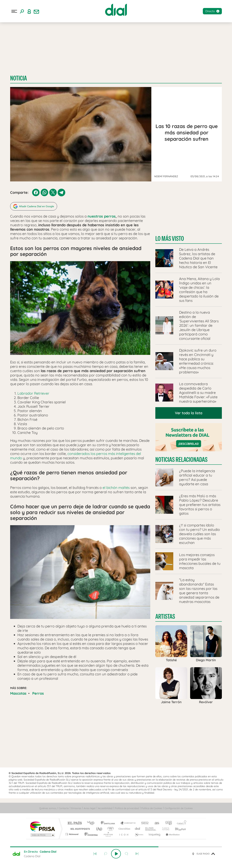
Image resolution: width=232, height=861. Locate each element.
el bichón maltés (116, 487)
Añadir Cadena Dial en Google (36, 206)
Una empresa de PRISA (42, 826)
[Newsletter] (36, 11)
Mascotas (18, 693)
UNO (99, 828)
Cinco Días (124, 828)
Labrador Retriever (33, 393)
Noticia (18, 78)
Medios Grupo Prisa (42, 835)
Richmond (72, 834)
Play (116, 854)
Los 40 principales (92, 823)
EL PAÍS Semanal (151, 828)
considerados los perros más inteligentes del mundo (75, 455)
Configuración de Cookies (179, 808)
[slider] (116, 846)
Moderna (90, 834)
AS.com (155, 823)
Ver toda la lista (188, 413)
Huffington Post (79, 828)
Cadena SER (143, 823)
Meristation (172, 834)
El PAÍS (74, 823)
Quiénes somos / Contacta (54, 808)
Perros (38, 693)
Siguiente (137, 854)
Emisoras (76, 808)
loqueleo (155, 834)
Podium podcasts (108, 834)
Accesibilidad (105, 808)
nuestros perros (102, 216)
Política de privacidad (127, 808)
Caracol (180, 823)
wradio (110, 828)
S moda (139, 834)
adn (167, 823)
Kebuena (177, 828)
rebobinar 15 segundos (105, 854)
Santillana (109, 823)
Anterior (95, 854)
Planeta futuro (164, 828)
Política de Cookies (151, 808)
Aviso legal (90, 808)
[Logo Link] (116, 10)
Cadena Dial (137, 828)
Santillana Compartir (128, 823)
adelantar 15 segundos (126, 854)
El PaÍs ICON (123, 834)
